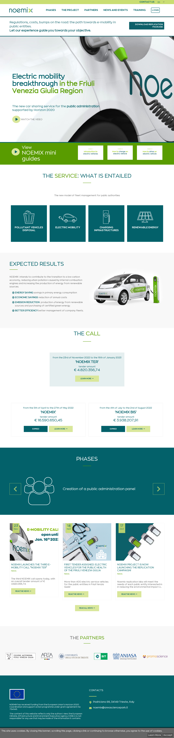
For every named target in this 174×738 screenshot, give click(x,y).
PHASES (51, 10)
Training (139, 10)
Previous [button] (15, 489)
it (163, 2)
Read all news (86, 608)
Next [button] (158, 489)
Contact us (146, 2)
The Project (70, 10)
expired (35, 429)
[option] (87, 491)
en (159, 2)
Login (155, 10)
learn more (85, 378)
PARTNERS (91, 10)
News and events (115, 10)
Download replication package (149, 25)
